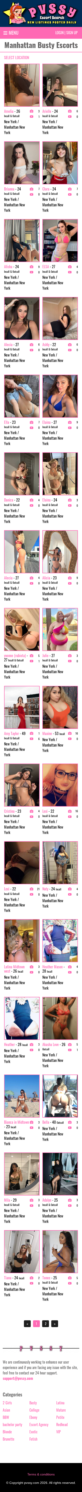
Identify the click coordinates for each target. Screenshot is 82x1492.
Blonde (7, 1431)
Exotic (33, 1431)
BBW (6, 1417)
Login (59, 32)
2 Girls (7, 1402)
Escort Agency (38, 1424)
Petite (60, 1417)
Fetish (33, 1439)
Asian (6, 1410)
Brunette (8, 1439)
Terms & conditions (41, 1474)
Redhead (62, 1424)
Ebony (33, 1417)
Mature (61, 1410)
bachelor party (12, 1424)
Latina (60, 1402)
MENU (13, 32)
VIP (58, 1431)
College (34, 1410)
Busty (33, 1402)
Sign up (72, 32)
